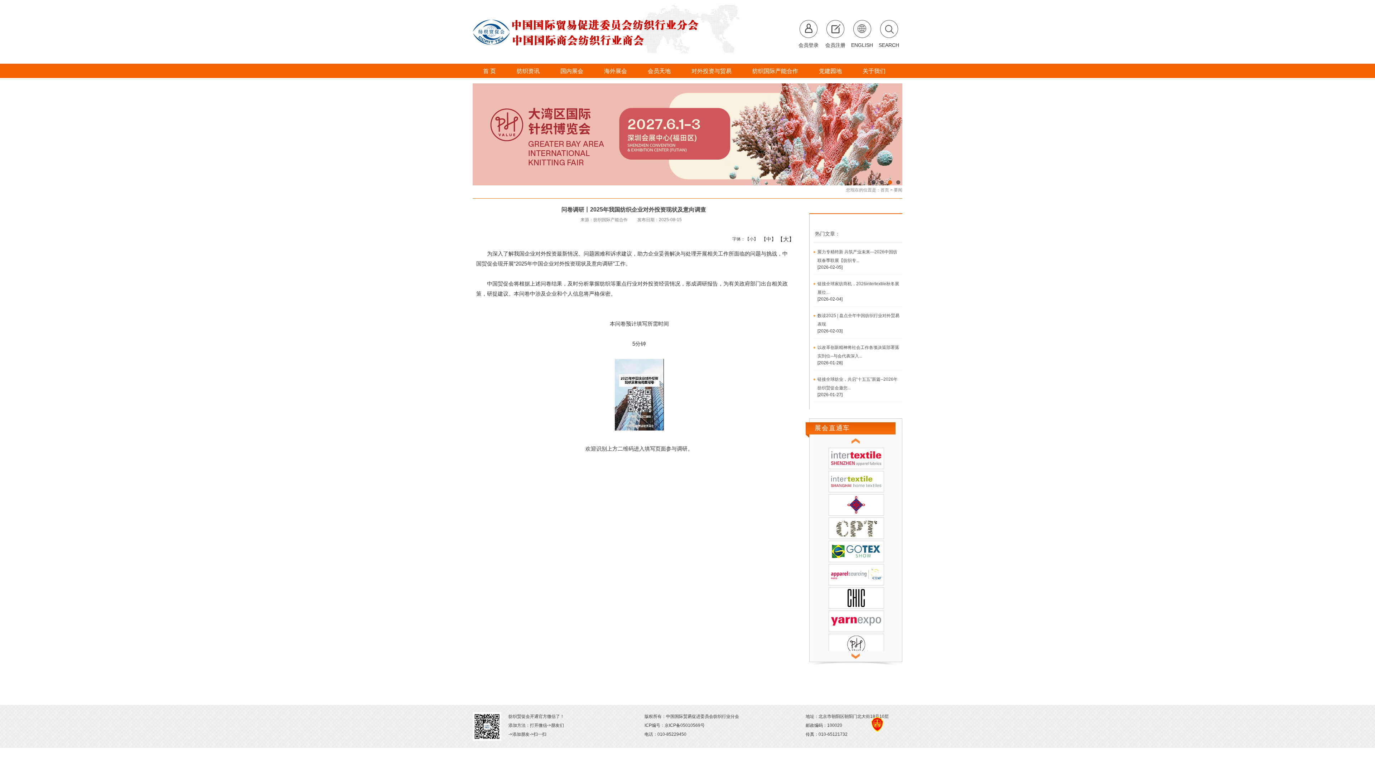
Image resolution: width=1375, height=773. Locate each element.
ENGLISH (862, 45)
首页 (885, 190)
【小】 (750, 239)
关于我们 (874, 71)
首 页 (489, 71)
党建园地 (830, 71)
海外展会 (615, 71)
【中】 (766, 239)
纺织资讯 (528, 71)
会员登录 (809, 45)
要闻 (898, 190)
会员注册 (835, 45)
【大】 (782, 239)
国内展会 (571, 71)
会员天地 (659, 71)
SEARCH (889, 45)
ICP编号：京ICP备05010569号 (675, 725)
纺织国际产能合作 (775, 71)
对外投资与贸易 (711, 71)
